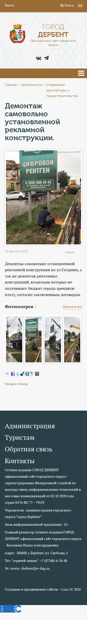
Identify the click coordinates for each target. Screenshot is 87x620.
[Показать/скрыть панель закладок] (7, 373)
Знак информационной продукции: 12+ (37, 524)
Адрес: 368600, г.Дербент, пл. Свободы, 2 (36, 553)
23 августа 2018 (16, 251)
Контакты (20, 461)
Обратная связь (28, 449)
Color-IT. (67, 590)
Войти (9, 5)
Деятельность (31, 85)
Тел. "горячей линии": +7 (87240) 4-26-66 (36, 560)
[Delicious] (22, 374)
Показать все (72, 307)
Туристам (20, 437)
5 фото (69, 252)
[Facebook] (13, 374)
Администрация (30, 426)
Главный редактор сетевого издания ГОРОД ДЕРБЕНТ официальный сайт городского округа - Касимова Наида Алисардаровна (43, 538)
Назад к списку (16, 384)
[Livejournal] (32, 374)
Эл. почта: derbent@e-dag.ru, (27, 568)
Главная (11, 85)
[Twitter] (18, 374)
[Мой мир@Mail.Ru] (37, 374)
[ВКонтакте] (27, 374)
